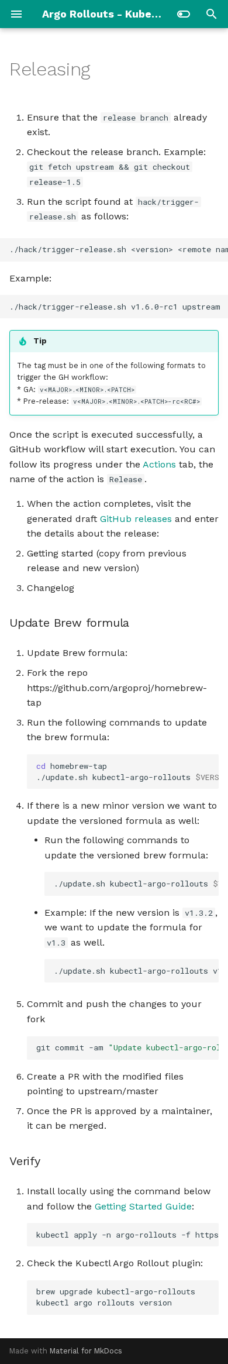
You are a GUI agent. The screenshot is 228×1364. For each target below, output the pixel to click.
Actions (159, 464)
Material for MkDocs (86, 1350)
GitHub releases (136, 518)
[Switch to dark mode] (183, 14)
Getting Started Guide (143, 1206)
